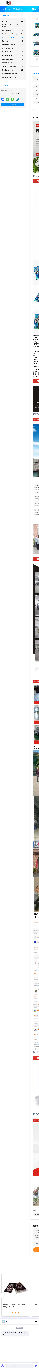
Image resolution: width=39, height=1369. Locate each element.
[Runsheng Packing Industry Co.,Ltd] (9, 3)
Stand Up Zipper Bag (12, 66)
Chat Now (13, 104)
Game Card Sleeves (12, 44)
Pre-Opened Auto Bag (12, 34)
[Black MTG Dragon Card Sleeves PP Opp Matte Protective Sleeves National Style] (16, 1288)
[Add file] (2, 1366)
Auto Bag (12, 21)
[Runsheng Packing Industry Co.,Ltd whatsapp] (7, 99)
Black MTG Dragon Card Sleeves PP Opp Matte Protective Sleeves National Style (15, 1307)
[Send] (36, 1366)
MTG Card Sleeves (12, 37)
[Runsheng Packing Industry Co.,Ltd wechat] (12, 99)
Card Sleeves (12, 30)
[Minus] (36, 1321)
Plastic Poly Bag (12, 52)
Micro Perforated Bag (12, 73)
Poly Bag (12, 41)
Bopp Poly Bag (12, 55)
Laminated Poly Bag (12, 63)
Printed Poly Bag (12, 48)
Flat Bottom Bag (12, 70)
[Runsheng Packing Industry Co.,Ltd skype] (17, 99)
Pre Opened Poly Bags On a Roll (12, 25)
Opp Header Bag (12, 59)
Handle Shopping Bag (12, 77)
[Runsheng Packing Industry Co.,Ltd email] (2, 99)
